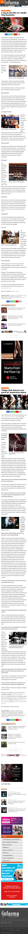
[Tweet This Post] (9, 34)
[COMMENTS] (21, 34)
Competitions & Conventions (11, 839)
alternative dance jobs (7, 711)
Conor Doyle (4, 712)
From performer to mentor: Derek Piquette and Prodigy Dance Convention (15, 317)
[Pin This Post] (15, 34)
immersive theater (15, 713)
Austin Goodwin (18, 711)
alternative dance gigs (16, 710)
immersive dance (5, 713)
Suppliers (5, 847)
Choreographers (7, 855)
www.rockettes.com (6, 288)
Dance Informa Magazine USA (8, 928)
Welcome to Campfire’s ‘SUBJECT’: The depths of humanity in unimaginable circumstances (15, 736)
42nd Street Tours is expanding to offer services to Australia (17, 324)
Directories (17, 930)
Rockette (10, 298)
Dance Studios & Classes (10, 842)
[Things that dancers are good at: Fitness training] (4, 744)
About (18, 928)
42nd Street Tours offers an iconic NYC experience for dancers (17, 308)
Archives (11, 930)
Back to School (7, 844)
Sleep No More (18, 714)
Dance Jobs (6, 860)
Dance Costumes (7, 850)
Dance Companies (8, 858)
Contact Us (23, 928)
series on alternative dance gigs (9, 416)
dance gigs (12, 712)
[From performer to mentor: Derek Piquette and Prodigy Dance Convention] (4, 318)
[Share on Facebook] (6, 34)
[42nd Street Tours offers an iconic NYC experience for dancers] (4, 310)
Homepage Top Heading (16, 295)
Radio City (6, 296)
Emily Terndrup (19, 712)
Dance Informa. (15, 291)
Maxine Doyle (10, 714)
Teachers (5, 852)
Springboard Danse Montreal (16, 715)
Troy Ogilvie (4, 717)
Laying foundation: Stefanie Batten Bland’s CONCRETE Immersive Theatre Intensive (17, 728)
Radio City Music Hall (14, 297)
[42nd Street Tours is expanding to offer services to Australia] (4, 326)
